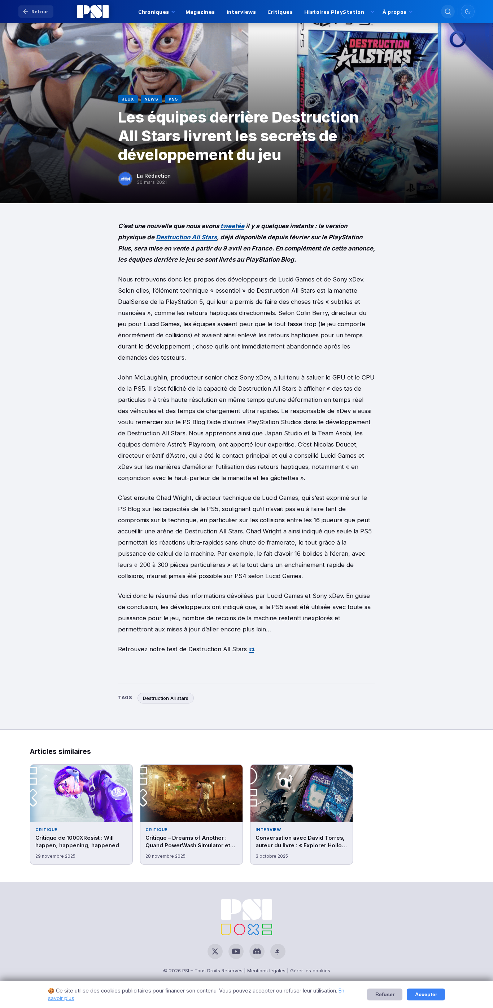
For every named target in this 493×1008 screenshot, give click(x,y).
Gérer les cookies (310, 970)
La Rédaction (154, 176)
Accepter (426, 994)
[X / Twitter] (215, 951)
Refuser (384, 994)
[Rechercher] (448, 11)
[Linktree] (277, 951)
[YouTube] (236, 951)
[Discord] (257, 951)
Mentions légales (266, 970)
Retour (39, 11)
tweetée (232, 226)
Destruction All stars (165, 698)
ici (251, 649)
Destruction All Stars (186, 237)
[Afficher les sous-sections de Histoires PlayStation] (372, 12)
